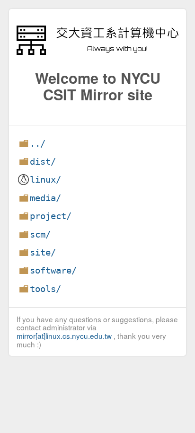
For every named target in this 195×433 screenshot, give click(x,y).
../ (37, 143)
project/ (50, 216)
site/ (43, 252)
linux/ (45, 179)
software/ (53, 270)
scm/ (40, 234)
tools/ (45, 288)
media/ (45, 198)
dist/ (43, 161)
